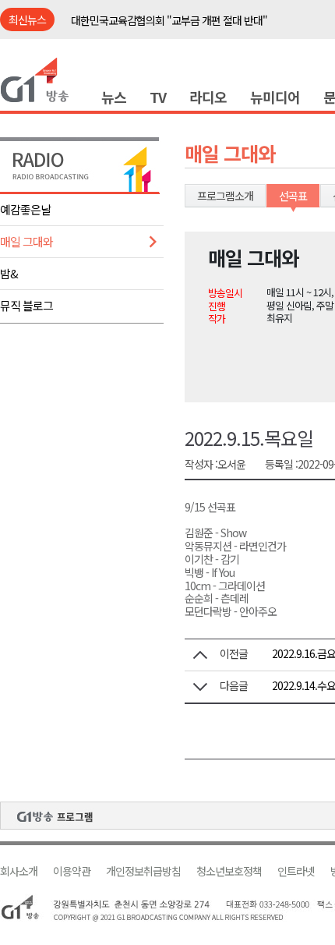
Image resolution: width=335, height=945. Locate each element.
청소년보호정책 (229, 871)
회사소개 (18, 871)
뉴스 (113, 97)
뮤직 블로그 (26, 305)
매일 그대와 (26, 241)
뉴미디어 (275, 97)
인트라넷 (296, 871)
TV (158, 97)
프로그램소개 (225, 196)
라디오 (208, 97)
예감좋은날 (25, 209)
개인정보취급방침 (143, 871)
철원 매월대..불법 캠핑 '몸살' (130, 29)
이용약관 (71, 871)
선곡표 (293, 196)
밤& (9, 273)
